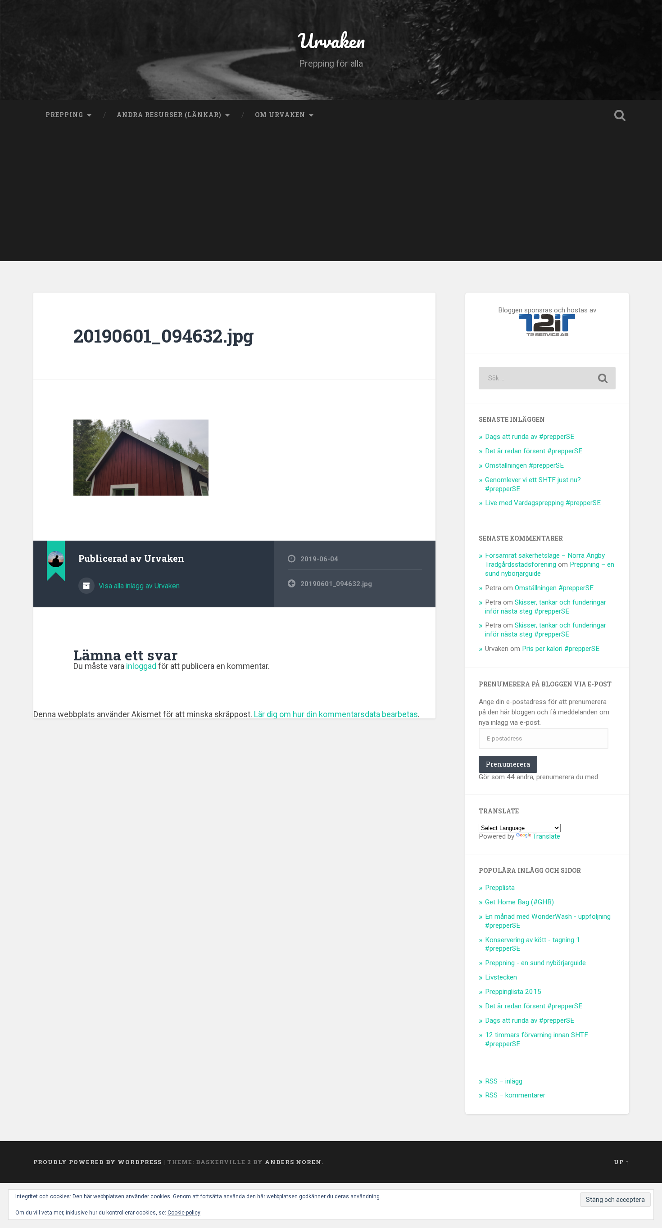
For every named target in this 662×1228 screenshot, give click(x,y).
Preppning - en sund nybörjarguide (535, 963)
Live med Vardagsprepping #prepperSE (543, 503)
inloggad (141, 666)
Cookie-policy (184, 1213)
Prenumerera (508, 764)
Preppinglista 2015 (513, 992)
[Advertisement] (331, 198)
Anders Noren (293, 1161)
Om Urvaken (280, 115)
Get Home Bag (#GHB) (519, 902)
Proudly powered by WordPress (97, 1161)
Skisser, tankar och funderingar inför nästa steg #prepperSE (545, 606)
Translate (546, 836)
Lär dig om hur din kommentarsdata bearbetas (336, 714)
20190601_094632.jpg (163, 336)
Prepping (64, 115)
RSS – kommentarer (515, 1095)
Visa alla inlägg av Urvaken (138, 586)
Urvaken (331, 40)
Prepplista (500, 888)
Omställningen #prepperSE (524, 465)
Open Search (620, 115)
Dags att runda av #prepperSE (529, 437)
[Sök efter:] (547, 378)
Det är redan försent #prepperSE (533, 451)
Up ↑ (621, 1161)
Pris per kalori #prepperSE (560, 649)
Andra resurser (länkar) (169, 115)
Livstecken (501, 977)
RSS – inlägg (503, 1081)
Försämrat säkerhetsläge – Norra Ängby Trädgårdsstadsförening (545, 560)
